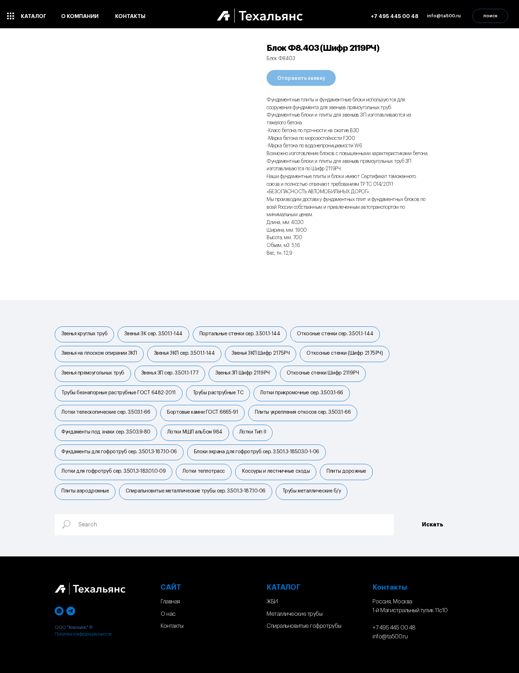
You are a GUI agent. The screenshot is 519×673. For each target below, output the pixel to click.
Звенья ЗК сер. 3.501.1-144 (153, 333)
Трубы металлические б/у (311, 491)
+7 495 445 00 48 (394, 628)
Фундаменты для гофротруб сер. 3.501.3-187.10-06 (119, 451)
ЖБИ (272, 601)
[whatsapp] (59, 611)
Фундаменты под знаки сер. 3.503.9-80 (105, 432)
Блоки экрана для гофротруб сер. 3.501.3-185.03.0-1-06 (256, 451)
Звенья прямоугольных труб (92, 373)
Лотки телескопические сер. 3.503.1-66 (105, 412)
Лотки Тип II (252, 432)
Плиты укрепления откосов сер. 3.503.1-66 (303, 412)
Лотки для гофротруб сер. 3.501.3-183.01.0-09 (113, 471)
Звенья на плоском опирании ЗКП (99, 353)
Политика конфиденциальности (83, 634)
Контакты (172, 626)
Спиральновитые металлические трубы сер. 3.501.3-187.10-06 (195, 491)
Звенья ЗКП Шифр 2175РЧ (261, 353)
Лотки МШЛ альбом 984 (194, 432)
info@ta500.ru (389, 636)
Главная (170, 601)
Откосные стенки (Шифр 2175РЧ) (344, 353)
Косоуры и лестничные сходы (276, 471)
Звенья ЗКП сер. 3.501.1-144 (184, 353)
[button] (443, 16)
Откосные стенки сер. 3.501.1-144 (335, 333)
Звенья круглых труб (84, 333)
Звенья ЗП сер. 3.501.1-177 (169, 373)
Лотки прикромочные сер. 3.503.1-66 (301, 392)
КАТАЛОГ (283, 587)
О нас (168, 614)
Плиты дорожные (346, 471)
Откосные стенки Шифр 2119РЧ (323, 373)
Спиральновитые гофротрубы (304, 626)
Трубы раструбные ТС (218, 392)
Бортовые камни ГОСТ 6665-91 (202, 412)
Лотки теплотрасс (204, 471)
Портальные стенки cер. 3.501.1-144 (239, 333)
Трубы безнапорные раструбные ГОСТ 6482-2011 (118, 392)
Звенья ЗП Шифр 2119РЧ (242, 373)
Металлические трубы (294, 614)
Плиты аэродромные (85, 491)
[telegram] (70, 611)
